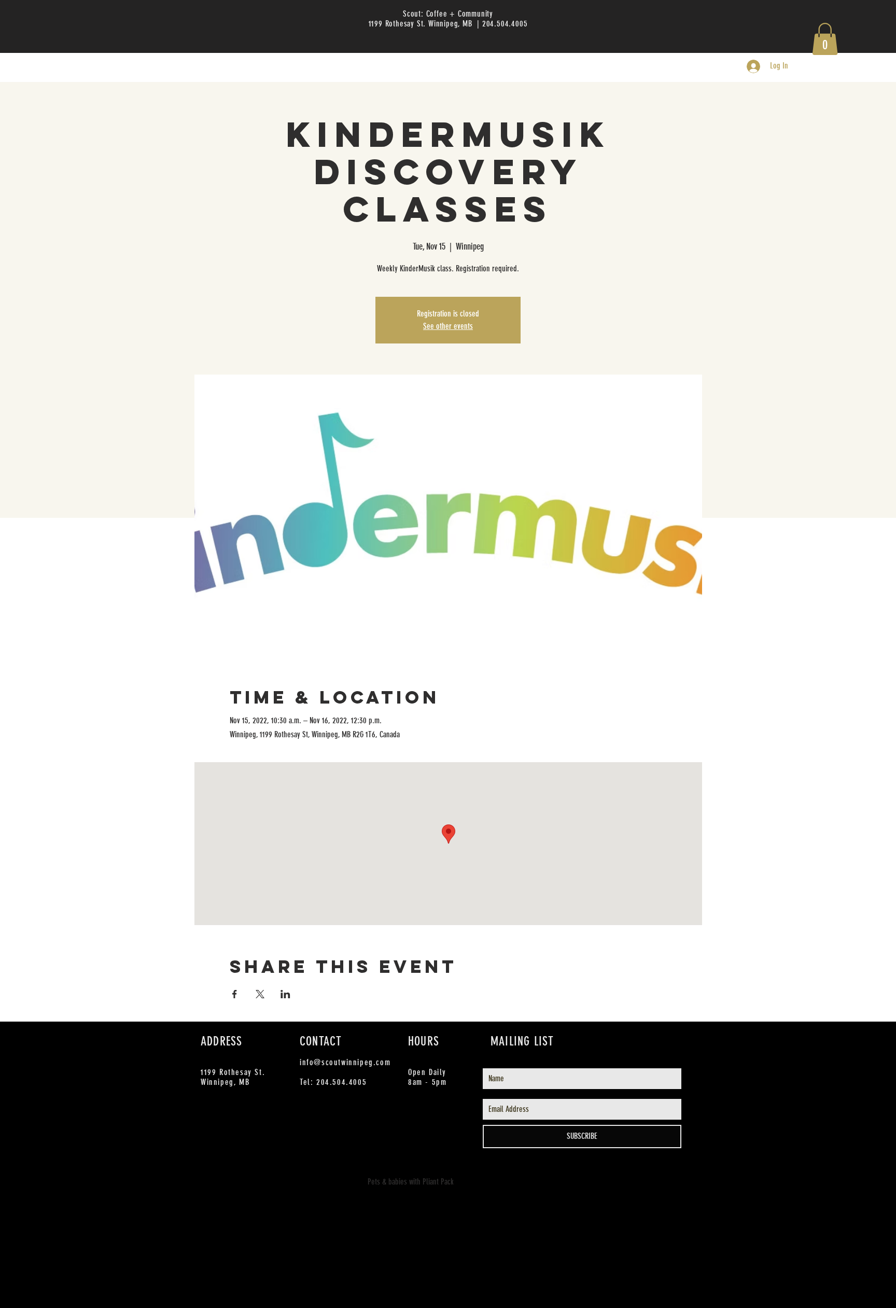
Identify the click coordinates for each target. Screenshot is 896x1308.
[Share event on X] (260, 994)
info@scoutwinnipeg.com (345, 1062)
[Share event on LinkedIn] (285, 994)
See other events (448, 326)
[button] (824, 39)
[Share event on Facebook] (235, 994)
